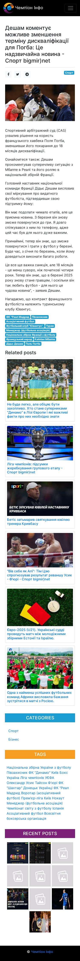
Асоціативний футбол (25, 813)
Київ (47, 798)
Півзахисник (17, 772)
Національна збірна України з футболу (39, 767)
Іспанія (58, 808)
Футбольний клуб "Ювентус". (25, 325)
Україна (13, 777)
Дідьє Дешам (14, 343)
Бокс (64, 772)
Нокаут (58, 798)
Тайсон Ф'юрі (46, 783)
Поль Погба (33, 343)
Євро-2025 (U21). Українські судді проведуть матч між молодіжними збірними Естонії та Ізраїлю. (36, 634)
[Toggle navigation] (71, 8)
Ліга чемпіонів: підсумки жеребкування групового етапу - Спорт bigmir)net (35, 468)
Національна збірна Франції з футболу (30, 334)
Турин (50, 325)
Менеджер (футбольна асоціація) (35, 803)
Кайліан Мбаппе (45, 339)
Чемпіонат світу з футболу (29, 808)
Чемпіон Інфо (28, 7)
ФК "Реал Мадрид (17, 316)
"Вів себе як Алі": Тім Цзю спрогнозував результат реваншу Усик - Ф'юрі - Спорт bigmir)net (39, 575)
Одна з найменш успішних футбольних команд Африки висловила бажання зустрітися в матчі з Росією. (39, 696)
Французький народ (19, 339)
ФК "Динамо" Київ (43, 772)
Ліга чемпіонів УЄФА (37, 777)
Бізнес (13, 739)
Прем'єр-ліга (32, 798)
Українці (45, 788)
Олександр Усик (20, 783)
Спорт (13, 731)
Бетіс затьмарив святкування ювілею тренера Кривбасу (38, 521)
